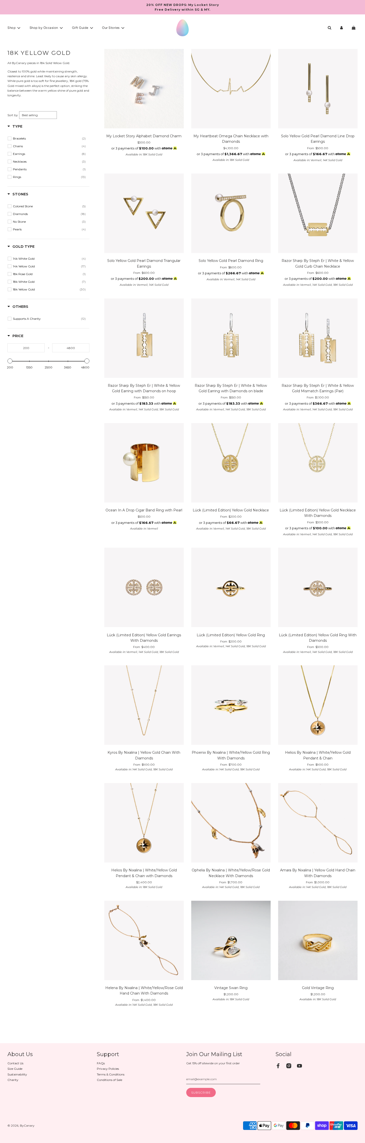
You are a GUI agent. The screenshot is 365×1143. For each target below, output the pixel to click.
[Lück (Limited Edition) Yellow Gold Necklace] (231, 463)
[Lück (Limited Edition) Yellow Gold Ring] (231, 588)
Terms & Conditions (110, 1074)
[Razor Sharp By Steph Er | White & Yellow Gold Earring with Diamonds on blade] (231, 338)
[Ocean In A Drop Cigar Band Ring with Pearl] (144, 463)
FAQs (101, 1063)
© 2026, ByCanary (21, 1125)
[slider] (9, 360)
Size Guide (14, 1069)
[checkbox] (49, 139)
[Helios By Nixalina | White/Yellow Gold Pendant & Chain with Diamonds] (144, 823)
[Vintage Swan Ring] (231, 941)
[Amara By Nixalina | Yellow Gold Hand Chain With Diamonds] (318, 823)
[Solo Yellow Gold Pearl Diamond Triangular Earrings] (144, 214)
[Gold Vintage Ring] (318, 941)
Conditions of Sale (109, 1080)
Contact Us (15, 1063)
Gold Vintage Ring (318, 988)
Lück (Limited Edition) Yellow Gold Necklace (231, 510)
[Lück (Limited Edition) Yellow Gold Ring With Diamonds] (318, 588)
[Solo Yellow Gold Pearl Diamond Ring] (231, 214)
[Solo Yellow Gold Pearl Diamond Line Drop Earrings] (318, 89)
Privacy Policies (108, 1069)
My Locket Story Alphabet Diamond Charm (144, 136)
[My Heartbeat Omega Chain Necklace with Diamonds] (231, 89)
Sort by (12, 115)
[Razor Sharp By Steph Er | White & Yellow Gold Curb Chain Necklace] (318, 214)
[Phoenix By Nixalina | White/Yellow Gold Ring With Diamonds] (231, 705)
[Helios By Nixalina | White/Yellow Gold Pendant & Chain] (318, 705)
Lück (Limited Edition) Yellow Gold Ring (231, 635)
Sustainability (17, 1074)
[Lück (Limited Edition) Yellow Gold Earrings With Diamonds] (144, 588)
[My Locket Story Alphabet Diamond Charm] (144, 89)
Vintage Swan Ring (231, 988)
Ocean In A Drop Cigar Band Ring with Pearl (144, 510)
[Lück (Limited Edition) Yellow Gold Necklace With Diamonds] (318, 463)
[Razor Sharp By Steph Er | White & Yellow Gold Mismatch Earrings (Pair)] (318, 338)
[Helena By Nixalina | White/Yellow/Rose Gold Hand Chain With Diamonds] (144, 941)
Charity (12, 1080)
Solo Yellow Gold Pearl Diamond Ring (231, 260)
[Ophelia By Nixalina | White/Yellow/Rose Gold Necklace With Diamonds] (231, 823)
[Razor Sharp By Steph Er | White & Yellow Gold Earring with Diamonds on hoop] (144, 338)
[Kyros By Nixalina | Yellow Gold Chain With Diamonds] (144, 705)
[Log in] (341, 28)
